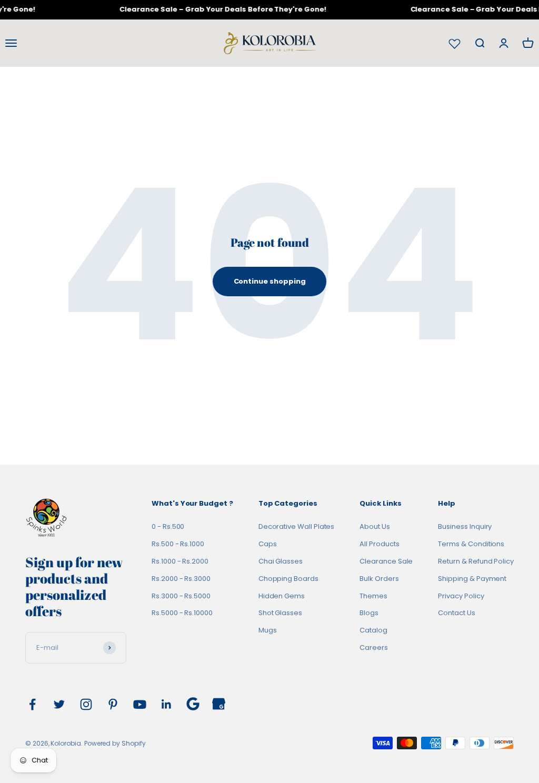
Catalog (373, 630)
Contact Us (456, 613)
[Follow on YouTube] (140, 704)
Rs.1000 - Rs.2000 (180, 561)
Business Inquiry (465, 526)
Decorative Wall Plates (296, 526)
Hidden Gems (281, 596)
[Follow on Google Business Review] (218, 703)
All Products (379, 544)
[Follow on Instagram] (86, 704)
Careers (374, 647)
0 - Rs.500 (168, 526)
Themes (373, 596)
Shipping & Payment (472, 579)
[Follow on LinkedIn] (166, 704)
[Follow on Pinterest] (113, 704)
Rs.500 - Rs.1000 (178, 544)
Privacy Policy (461, 596)
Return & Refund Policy (476, 561)
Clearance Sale (386, 561)
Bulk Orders (379, 579)
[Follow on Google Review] (192, 703)
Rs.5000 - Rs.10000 (182, 613)
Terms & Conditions (471, 544)
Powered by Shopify (115, 743)
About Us (375, 526)
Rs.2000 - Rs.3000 (181, 579)
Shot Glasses (280, 613)
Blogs (369, 613)
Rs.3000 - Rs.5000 (181, 596)
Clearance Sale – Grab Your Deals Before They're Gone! (219, 9)
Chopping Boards (288, 579)
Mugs (267, 630)
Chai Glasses (280, 561)
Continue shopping (270, 281)
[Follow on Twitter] (59, 704)
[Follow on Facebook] (32, 704)
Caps (267, 544)
